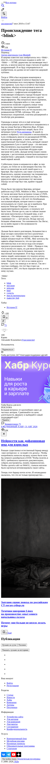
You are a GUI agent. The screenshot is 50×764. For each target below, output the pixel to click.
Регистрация (13, 685)
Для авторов (12, 719)
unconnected (6, 23)
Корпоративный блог (17, 738)
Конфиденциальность (17, 729)
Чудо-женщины (24, 132)
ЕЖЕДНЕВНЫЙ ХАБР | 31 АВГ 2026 (19, 426)
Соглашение (12, 727)
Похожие (22, 645)
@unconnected (28, 340)
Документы (12, 724)
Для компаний (13, 722)
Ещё (10, 633)
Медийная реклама (16, 741)
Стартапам (12, 748)
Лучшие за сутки (9, 645)
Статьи (10, 695)
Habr (16, 761)
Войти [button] (4, 17)
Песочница (12, 707)
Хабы (9, 700)
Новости (11, 697)
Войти (10, 683)
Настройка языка (9, 759)
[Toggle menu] (2, 3)
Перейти (5, 420)
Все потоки (11, 2)
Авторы (10, 705)
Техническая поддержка (29, 759)
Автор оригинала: (15, 55)
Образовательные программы (21, 746)
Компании (12, 702)
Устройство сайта (15, 717)
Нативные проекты (16, 743)
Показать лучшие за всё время (15, 650)
